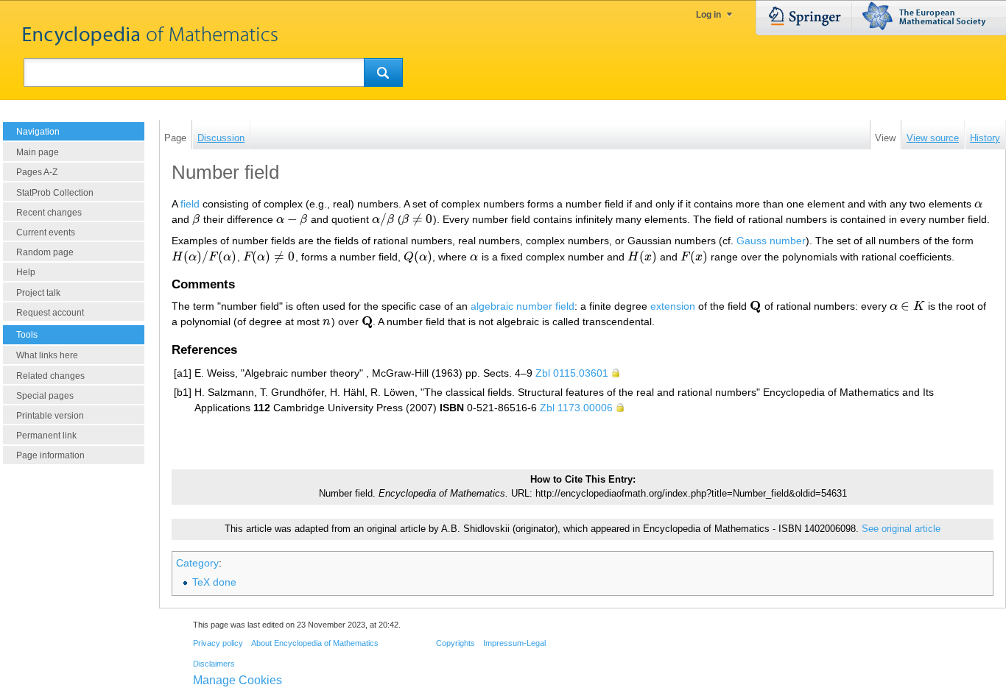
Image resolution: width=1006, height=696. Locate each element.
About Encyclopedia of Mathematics (315, 643)
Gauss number (771, 240)
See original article (901, 529)
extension (672, 306)
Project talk (38, 293)
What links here (47, 355)
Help (25, 272)
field (190, 204)
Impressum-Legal (514, 643)
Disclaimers (214, 663)
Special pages (45, 396)
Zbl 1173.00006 (576, 407)
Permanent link (46, 435)
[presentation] (978, 204)
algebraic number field (522, 306)
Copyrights (455, 643)
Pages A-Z (36, 172)
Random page (45, 252)
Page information (50, 455)
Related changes (50, 376)
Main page (37, 152)
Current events (45, 232)
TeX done (214, 582)
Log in (708, 15)
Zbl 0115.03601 (571, 373)
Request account (50, 313)
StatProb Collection (55, 193)
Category (197, 563)
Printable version (50, 416)
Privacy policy (218, 643)
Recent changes (49, 212)
